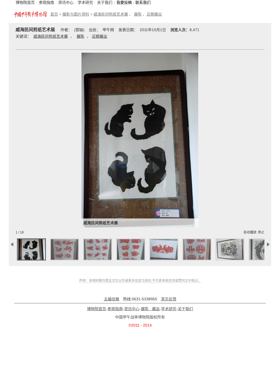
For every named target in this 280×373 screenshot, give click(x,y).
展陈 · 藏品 (150, 309)
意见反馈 (168, 299)
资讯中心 (66, 2)
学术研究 (85, 2)
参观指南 (46, 2)
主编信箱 (111, 299)
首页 (54, 14)
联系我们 (143, 2)
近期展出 (154, 14)
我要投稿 (124, 2)
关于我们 (104, 2)
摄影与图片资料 (75, 14)
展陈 (138, 14)
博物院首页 (25, 2)
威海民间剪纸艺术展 (111, 14)
